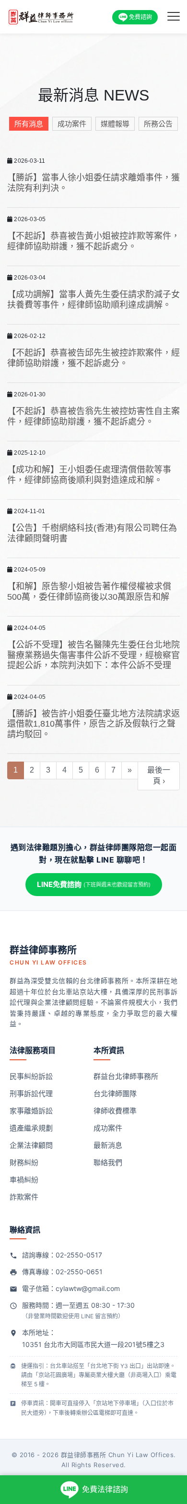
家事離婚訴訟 (31, 1110)
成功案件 (72, 124)
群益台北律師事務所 (126, 1076)
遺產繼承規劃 (31, 1128)
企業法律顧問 (31, 1145)
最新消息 (108, 1145)
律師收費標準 (115, 1110)
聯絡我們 (108, 1162)
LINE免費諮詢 (94, 884)
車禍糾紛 (24, 1179)
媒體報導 (115, 124)
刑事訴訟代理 (31, 1093)
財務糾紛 (24, 1162)
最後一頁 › (158, 775)
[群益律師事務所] (41, 16)
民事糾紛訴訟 (31, 1076)
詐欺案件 (24, 1196)
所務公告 (158, 124)
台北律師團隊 (115, 1093)
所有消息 (28, 124)
